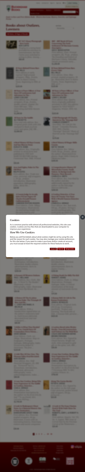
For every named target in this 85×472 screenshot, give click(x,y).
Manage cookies (70, 249)
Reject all (60, 249)
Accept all (53, 249)
